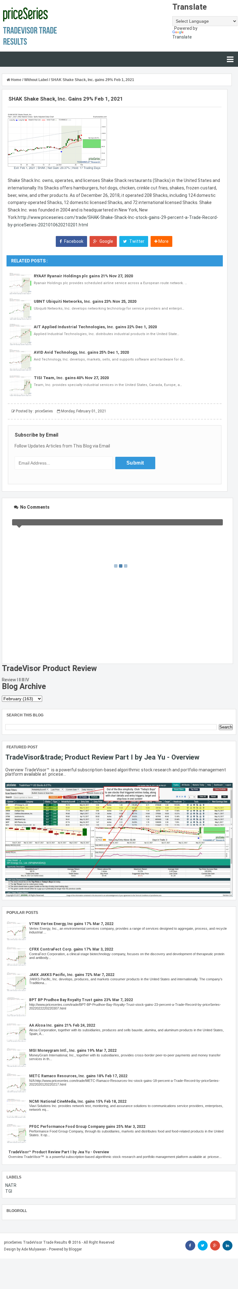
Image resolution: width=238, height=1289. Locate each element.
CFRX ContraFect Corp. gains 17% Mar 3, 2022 (71, 949)
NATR (10, 1185)
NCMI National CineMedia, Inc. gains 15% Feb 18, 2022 (77, 1101)
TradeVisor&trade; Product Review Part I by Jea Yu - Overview (102, 757)
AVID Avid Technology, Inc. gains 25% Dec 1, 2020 (81, 352)
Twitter (136, 241)
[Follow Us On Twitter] (203, 1245)
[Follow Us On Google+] (215, 1245)
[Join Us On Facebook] (190, 1245)
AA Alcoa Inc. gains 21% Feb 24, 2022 (62, 1025)
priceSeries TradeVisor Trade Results (35, 1242)
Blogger (75, 1249)
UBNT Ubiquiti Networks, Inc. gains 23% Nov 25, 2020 (85, 301)
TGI (8, 1191)
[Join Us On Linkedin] (227, 1245)
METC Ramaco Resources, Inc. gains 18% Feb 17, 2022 (78, 1076)
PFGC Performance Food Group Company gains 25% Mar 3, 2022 (87, 1126)
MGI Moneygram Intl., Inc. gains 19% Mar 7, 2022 (73, 1050)
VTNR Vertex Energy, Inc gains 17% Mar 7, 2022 (71, 924)
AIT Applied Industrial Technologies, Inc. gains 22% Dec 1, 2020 (95, 327)
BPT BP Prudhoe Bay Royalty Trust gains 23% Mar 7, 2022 (81, 1000)
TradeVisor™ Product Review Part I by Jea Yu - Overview (58, 1152)
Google (106, 241)
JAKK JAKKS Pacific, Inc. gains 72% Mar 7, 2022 (71, 975)
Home (16, 80)
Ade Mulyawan (33, 1249)
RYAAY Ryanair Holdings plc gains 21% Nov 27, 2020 (83, 276)
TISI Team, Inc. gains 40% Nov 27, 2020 (71, 377)
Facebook (73, 241)
